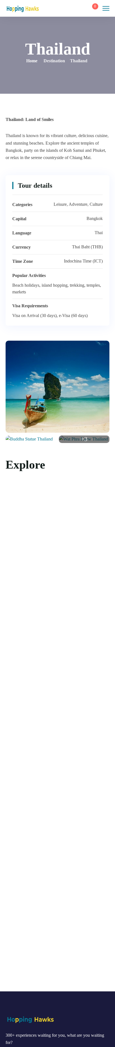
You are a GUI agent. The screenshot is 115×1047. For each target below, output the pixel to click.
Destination (54, 60)
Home (31, 60)
